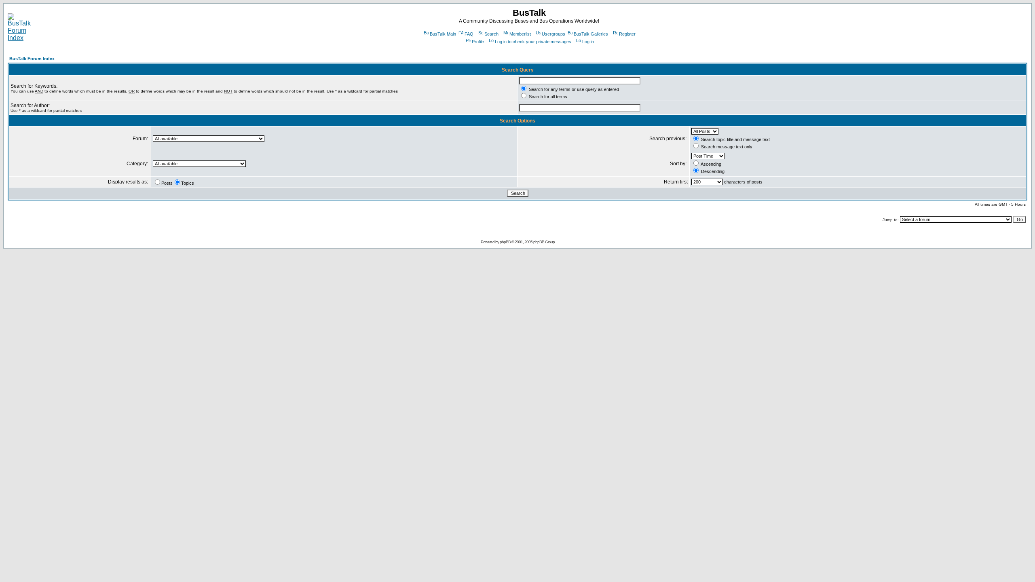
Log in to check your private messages (533, 41)
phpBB (505, 242)
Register (627, 34)
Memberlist (520, 34)
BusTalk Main (443, 34)
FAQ (469, 34)
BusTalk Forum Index (32, 58)
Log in (588, 41)
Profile (478, 41)
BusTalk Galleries (591, 34)
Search (491, 34)
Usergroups (553, 34)
